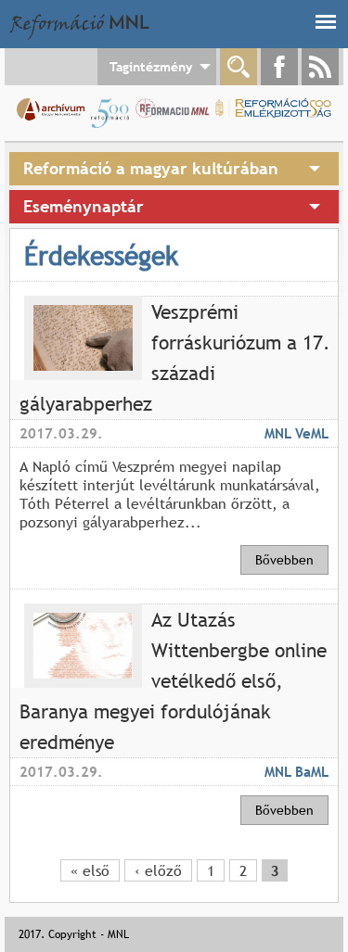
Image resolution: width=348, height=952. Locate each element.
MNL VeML (296, 433)
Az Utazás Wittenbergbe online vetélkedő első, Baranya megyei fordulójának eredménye (173, 681)
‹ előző (158, 870)
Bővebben (284, 560)
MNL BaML (296, 771)
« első (90, 870)
